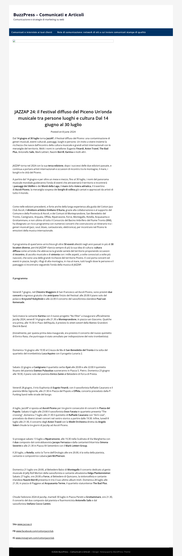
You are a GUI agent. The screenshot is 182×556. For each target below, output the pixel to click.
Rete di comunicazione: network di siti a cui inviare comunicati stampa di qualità (101, 32)
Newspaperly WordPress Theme (115, 551)
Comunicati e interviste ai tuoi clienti (31, 32)
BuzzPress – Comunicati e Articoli (48, 15)
